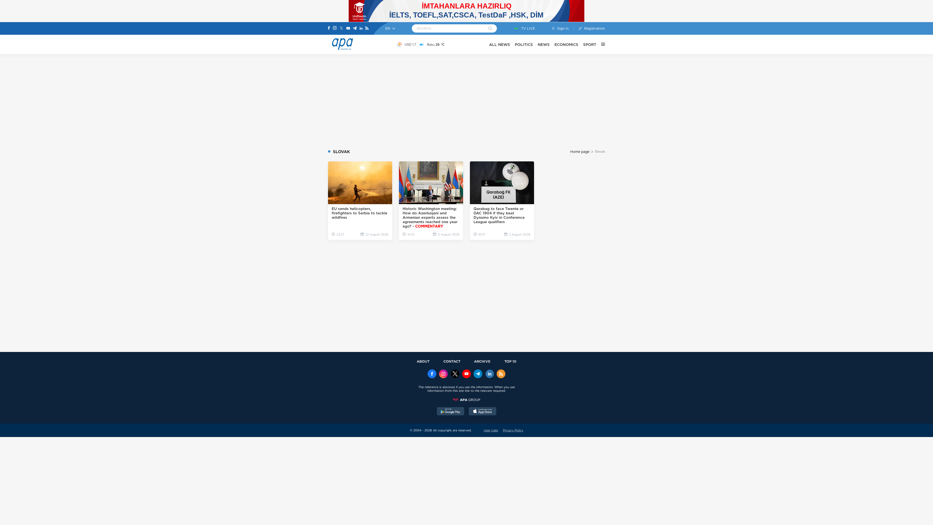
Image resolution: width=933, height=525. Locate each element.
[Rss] (367, 28)
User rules (491, 430)
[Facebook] (329, 28)
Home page (579, 152)
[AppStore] (482, 411)
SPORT (589, 44)
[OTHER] (600, 44)
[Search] (490, 29)
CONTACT (451, 361)
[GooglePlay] (451, 411)
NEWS (544, 44)
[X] (341, 28)
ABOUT (423, 361)
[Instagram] (335, 28)
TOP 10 (510, 361)
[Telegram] (355, 28)
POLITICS (524, 44)
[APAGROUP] (466, 400)
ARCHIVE (482, 361)
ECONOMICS (566, 44)
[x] (455, 374)
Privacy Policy (513, 430)
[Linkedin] (361, 28)
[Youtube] (348, 28)
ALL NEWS (499, 44)
